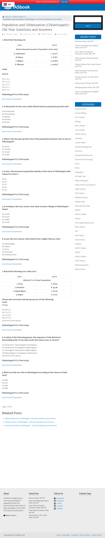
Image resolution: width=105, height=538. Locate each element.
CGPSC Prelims (18, 17)
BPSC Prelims (80, 126)
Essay (77, 164)
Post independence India (84, 223)
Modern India (80, 202)
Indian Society (80, 189)
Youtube (59, 506)
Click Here (64, 2)
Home (7, 17)
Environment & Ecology (84, 159)
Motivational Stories (82, 206)
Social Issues (80, 240)
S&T (76, 231)
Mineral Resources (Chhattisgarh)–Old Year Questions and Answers (30, 419)
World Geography (81, 265)
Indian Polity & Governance (85, 185)
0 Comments (62, 34)
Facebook (60, 498)
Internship (66, 535)
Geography (79, 172)
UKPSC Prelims (80, 248)
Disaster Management (83, 147)
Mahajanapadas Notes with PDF (87, 87)
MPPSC (78, 210)
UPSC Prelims (80, 261)
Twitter (59, 503)
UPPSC (77, 252)
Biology (78, 122)
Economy (78, 151)
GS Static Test (80, 176)
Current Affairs (80, 143)
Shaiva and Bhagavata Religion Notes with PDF (86, 47)
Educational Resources (83, 155)
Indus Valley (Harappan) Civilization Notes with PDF (85, 53)
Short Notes (79, 235)
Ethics (77, 168)
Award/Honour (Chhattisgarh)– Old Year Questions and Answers (29, 422)
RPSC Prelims (80, 227)
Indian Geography (81, 181)
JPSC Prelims (80, 193)
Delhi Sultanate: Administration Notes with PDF (86, 72)
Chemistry (79, 138)
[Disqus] (37, 456)
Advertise (74, 535)
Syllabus (78, 244)
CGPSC (9, 407)
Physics (78, 219)
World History (80, 269)
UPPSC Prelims (80, 257)
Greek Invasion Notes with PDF (86, 83)
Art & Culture (80, 117)
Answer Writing (80, 113)
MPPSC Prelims (81, 214)
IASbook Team (12, 34)
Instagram (60, 501)
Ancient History (81, 109)
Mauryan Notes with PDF (84, 41)
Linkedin (59, 508)
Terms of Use (96, 535)
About (59, 535)
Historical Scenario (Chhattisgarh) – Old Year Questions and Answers (31, 426)
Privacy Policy (85, 535)
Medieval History (81, 197)
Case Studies (80, 130)
